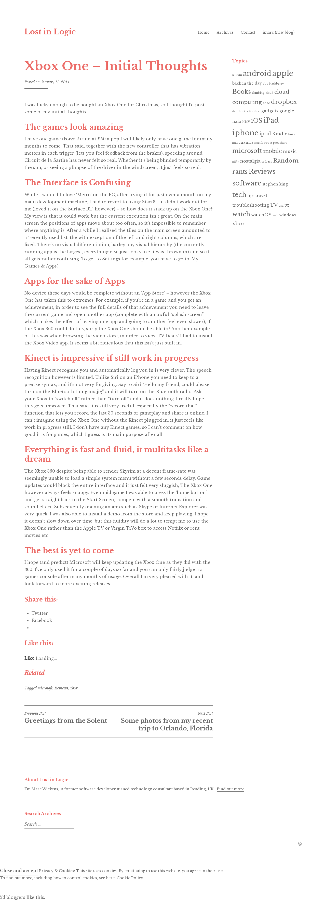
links (291, 134)
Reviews (61, 688)
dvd (235, 111)
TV (274, 205)
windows (287, 215)
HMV (246, 122)
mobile (272, 151)
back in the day (247, 83)
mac (235, 142)
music (289, 151)
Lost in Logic (50, 31)
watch (241, 214)
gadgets (269, 111)
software (246, 183)
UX (286, 205)
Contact (248, 32)
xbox (74, 688)
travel (261, 195)
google (286, 111)
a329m (237, 75)
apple (282, 73)
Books (241, 91)
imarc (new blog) (278, 32)
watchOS (261, 215)
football (254, 111)
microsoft (45, 688)
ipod (265, 134)
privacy (267, 161)
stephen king (275, 184)
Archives (225, 32)
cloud (269, 93)
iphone (245, 132)
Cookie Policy (130, 878)
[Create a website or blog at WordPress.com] (300, 844)
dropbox (284, 101)
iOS (256, 120)
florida (243, 111)
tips (251, 195)
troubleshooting (250, 205)
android (257, 73)
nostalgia (250, 161)
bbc (265, 83)
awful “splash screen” (180, 314)
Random (285, 160)
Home (203, 32)
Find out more (230, 789)
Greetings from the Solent (65, 717)
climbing (258, 93)
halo (236, 121)
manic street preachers (270, 142)
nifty (235, 161)
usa (281, 205)
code (266, 103)
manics (246, 142)
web (275, 215)
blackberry (276, 83)
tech (239, 195)
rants (240, 171)
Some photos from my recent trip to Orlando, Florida (167, 721)
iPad (271, 120)
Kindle (279, 134)
